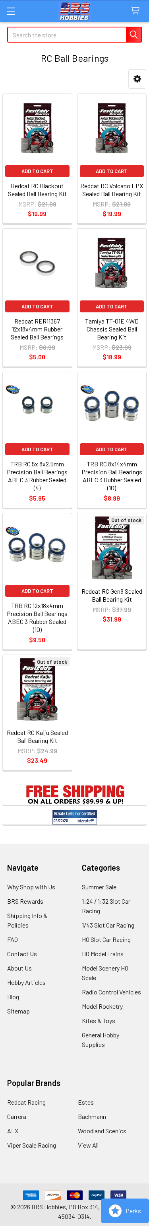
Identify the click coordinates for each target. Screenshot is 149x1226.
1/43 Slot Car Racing (108, 925)
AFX (12, 1130)
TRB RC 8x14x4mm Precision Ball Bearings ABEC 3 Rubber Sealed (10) (111, 475)
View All (88, 1145)
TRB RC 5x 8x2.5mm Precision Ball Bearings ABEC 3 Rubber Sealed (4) (37, 475)
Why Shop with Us (31, 887)
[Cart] (137, 11)
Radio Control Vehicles (111, 992)
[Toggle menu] (11, 11)
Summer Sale (99, 887)
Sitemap (18, 1011)
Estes (86, 1102)
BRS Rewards (25, 901)
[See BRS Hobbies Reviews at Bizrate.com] (74, 817)
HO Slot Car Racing (106, 939)
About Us (19, 968)
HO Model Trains (103, 953)
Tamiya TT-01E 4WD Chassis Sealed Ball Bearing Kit (112, 329)
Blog (13, 996)
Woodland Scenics (102, 1130)
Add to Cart (37, 171)
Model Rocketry (102, 1006)
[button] (137, 79)
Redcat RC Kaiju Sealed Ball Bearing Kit (37, 736)
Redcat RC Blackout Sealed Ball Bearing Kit (37, 189)
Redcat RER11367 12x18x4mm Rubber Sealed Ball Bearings (37, 329)
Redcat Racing (26, 1102)
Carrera (16, 1116)
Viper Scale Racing (31, 1145)
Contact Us (22, 953)
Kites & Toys (98, 1020)
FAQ (12, 939)
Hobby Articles (26, 982)
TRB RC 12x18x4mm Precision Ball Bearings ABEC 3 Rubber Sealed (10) (37, 617)
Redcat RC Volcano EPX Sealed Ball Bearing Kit (111, 189)
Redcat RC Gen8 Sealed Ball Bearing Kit (111, 595)
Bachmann (92, 1116)
